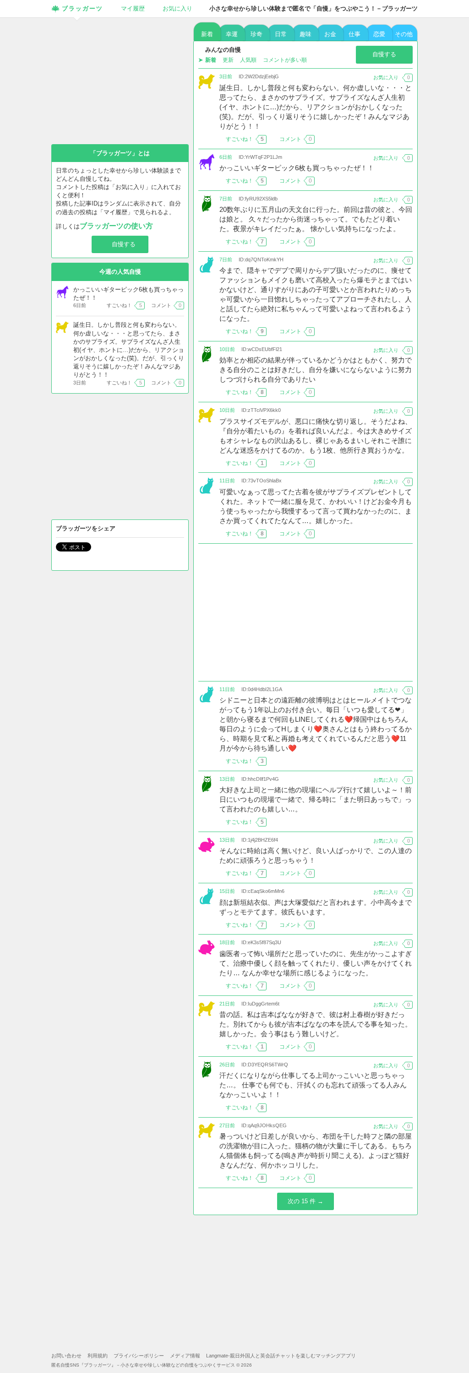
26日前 (227, 1064)
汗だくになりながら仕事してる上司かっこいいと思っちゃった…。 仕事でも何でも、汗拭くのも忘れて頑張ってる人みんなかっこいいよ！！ (313, 1084)
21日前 (227, 1003)
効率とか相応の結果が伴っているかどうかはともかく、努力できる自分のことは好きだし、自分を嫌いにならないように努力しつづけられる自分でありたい (315, 369)
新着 (207, 34)
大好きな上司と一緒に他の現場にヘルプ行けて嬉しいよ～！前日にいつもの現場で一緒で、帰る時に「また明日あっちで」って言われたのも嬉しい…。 (315, 799)
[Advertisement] (305, 612)
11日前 (227, 480)
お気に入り (177, 8)
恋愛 (379, 34)
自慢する (384, 54)
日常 (281, 34)
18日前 (227, 942)
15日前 (227, 891)
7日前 (225, 198)
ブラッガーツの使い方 (116, 226)
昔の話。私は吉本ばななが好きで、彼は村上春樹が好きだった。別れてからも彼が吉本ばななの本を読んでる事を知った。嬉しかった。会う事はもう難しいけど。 (315, 1024)
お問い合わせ (66, 1355)
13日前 (227, 779)
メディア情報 (185, 1355)
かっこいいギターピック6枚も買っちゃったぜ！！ (296, 168)
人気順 (248, 60)
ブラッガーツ (82, 8)
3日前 (225, 76)
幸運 (232, 34)
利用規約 (97, 1355)
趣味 (305, 34)
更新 (228, 60)
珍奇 (256, 34)
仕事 (354, 34)
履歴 (133, 8)
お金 (330, 34)
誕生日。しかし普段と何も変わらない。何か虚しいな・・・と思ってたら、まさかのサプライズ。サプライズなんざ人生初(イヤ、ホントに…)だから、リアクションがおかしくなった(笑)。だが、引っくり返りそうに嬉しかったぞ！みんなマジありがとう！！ (315, 107)
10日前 (227, 349)
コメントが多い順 (285, 60)
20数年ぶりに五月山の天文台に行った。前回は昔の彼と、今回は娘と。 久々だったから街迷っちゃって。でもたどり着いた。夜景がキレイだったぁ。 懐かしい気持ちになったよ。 (315, 218)
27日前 (227, 1125)
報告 (407, 139)
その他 (404, 34)
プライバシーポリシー (139, 1355)
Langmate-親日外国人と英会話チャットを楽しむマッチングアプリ (281, 1355)
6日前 (225, 157)
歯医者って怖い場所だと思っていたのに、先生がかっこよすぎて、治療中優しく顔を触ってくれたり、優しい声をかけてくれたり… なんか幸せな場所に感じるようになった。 (315, 963)
